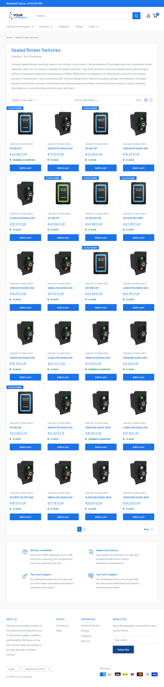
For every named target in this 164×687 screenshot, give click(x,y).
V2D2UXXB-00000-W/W (136, 497)
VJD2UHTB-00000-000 (135, 287)
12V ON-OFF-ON (93, 218)
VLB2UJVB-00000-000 (60, 357)
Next (146, 529)
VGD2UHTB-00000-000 (22, 357)
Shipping (86, 635)
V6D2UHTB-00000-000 (60, 427)
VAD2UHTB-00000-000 (60, 148)
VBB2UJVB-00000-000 (60, 497)
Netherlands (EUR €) (35, 669)
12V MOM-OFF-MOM (133, 218)
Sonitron (44, 26)
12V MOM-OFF (92, 287)
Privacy (85, 630)
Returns (85, 640)
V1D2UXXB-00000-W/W (97, 427)
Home (9, 37)
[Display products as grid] (145, 100)
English (11, 669)
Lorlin (91, 26)
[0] (155, 16)
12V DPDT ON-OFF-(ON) (21, 497)
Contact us (62, 625)
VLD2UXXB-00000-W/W (98, 497)
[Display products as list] (151, 100)
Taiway (79, 26)
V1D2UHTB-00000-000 (22, 287)
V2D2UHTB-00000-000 (135, 148)
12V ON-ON (15, 427)
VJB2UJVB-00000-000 (135, 427)
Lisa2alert (64, 26)
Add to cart (25, 167)
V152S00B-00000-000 (135, 357)
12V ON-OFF (16, 148)
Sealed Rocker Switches (27, 37)
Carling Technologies (18, 26)
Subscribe (123, 649)
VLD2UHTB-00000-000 (22, 218)
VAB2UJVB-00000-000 (60, 287)
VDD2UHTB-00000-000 (97, 357)
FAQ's (59, 630)
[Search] (136, 15)
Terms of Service (90, 625)
